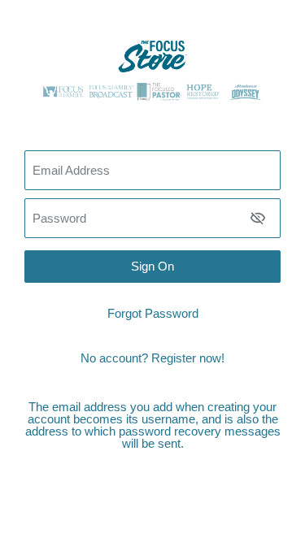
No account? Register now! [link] (152, 358)
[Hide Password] (257, 217)
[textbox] (152, 218)
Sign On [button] (152, 266)
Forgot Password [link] (152, 313)
